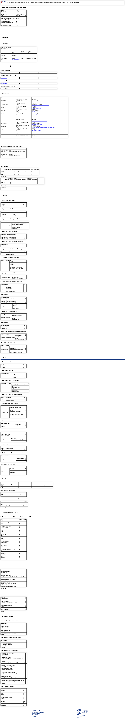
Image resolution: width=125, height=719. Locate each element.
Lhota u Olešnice (4, 72)
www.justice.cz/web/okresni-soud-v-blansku (39, 121)
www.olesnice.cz (35, 111)
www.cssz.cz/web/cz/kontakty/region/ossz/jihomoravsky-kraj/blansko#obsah (45, 117)
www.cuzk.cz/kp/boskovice (36, 108)
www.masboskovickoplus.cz (14, 157)
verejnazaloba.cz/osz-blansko (37, 124)
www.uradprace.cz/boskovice (37, 133)
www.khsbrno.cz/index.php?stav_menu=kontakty (40, 105)
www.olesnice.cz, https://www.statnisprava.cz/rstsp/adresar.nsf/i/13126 (44, 127)
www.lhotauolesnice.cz (16, 59)
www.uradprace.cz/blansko (36, 130)
